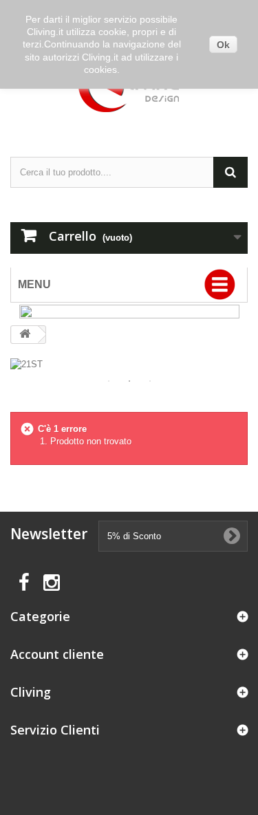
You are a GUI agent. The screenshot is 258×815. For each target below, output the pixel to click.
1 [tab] (109, 381)
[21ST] (129, 364)
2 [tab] (129, 381)
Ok (223, 44)
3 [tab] (150, 381)
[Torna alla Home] (25, 334)
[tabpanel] (129, 364)
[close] (227, 314)
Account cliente (57, 654)
